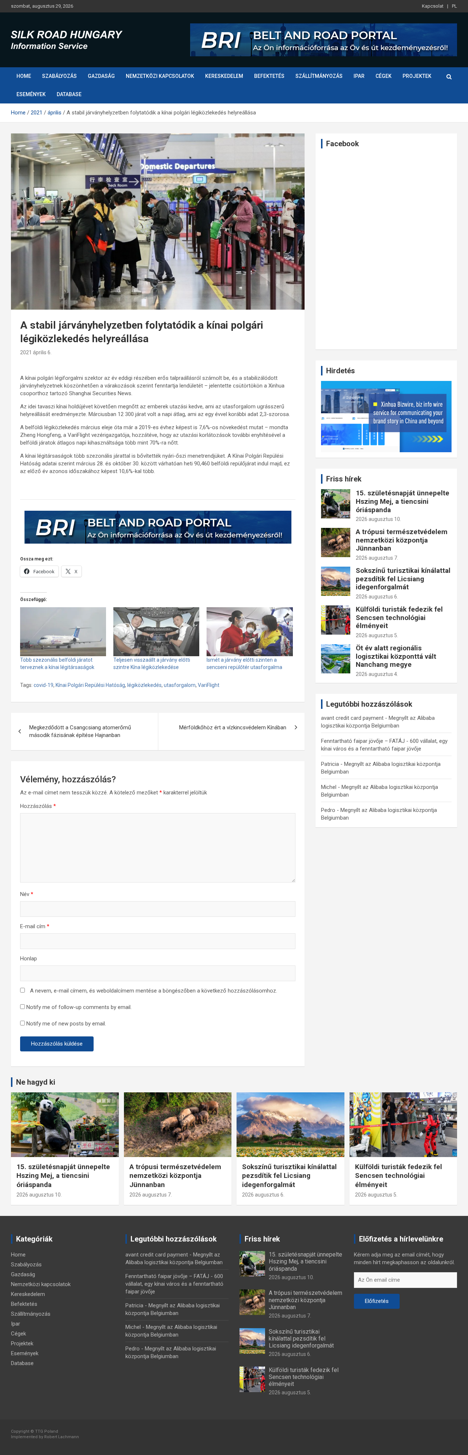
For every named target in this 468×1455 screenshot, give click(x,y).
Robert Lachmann (61, 1437)
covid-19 (43, 685)
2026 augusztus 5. (377, 635)
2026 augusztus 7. (377, 558)
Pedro (328, 810)
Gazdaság (101, 76)
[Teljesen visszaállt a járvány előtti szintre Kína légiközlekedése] (156, 631)
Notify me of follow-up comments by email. (79, 1007)
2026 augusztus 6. (377, 597)
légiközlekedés (144, 685)
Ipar (359, 76)
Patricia (330, 764)
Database (69, 94)
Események (31, 94)
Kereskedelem (224, 76)
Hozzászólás (38, 806)
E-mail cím (34, 926)
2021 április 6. (36, 352)
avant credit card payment (352, 718)
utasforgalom (180, 685)
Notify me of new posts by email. (66, 1023)
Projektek (417, 76)
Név (26, 894)
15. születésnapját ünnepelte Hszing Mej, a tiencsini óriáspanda (402, 501)
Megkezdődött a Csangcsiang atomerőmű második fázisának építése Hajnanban (80, 731)
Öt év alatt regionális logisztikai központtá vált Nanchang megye (396, 656)
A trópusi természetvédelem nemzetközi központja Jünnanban (402, 540)
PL (454, 6)
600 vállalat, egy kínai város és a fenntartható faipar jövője (174, 1284)
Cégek (383, 76)
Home (23, 76)
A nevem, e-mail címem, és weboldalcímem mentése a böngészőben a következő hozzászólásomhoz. (153, 990)
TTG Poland (46, 1431)
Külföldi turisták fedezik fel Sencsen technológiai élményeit (399, 617)
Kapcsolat (433, 6)
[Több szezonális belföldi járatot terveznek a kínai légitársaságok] (63, 631)
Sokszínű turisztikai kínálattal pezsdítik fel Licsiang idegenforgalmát (403, 579)
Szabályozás (59, 76)
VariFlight (208, 685)
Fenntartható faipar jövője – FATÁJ (363, 741)
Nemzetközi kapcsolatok (160, 76)
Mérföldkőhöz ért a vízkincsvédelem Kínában (232, 727)
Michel (328, 787)
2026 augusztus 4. (377, 674)
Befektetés (269, 76)
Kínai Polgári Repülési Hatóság (90, 685)
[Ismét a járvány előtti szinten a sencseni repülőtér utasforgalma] (249, 631)
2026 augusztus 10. (378, 519)
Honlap (28, 958)
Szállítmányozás (319, 76)
